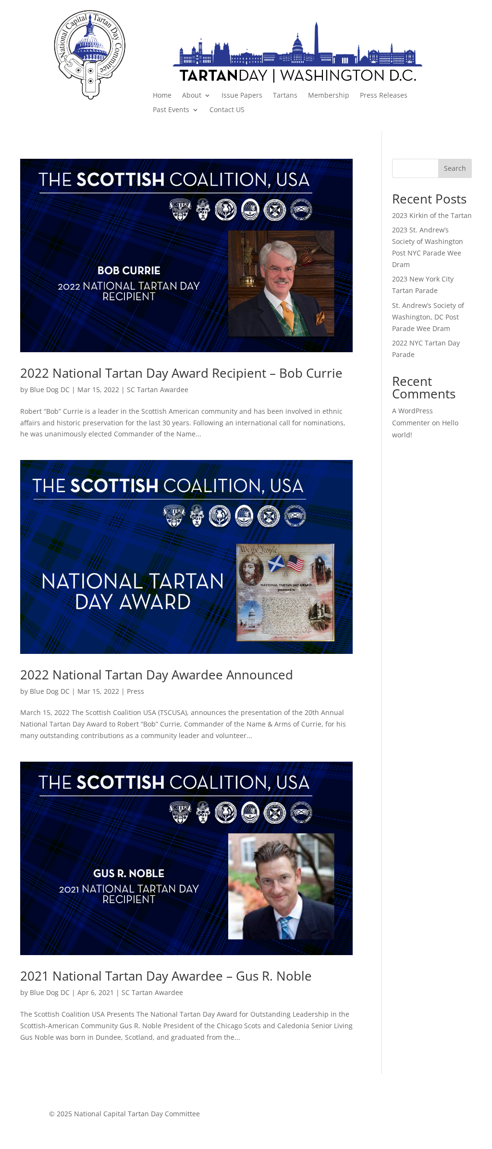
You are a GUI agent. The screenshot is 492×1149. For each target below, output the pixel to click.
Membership (328, 96)
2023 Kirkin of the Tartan (432, 215)
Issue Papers (241, 96)
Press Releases (383, 96)
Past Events (171, 110)
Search (455, 168)
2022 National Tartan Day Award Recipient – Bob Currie (181, 373)
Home (162, 96)
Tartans (285, 96)
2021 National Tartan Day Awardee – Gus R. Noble (166, 975)
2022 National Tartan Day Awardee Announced (156, 674)
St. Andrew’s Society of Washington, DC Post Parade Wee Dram (428, 317)
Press (135, 691)
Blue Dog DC (50, 389)
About (191, 96)
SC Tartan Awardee (157, 389)
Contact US (227, 110)
